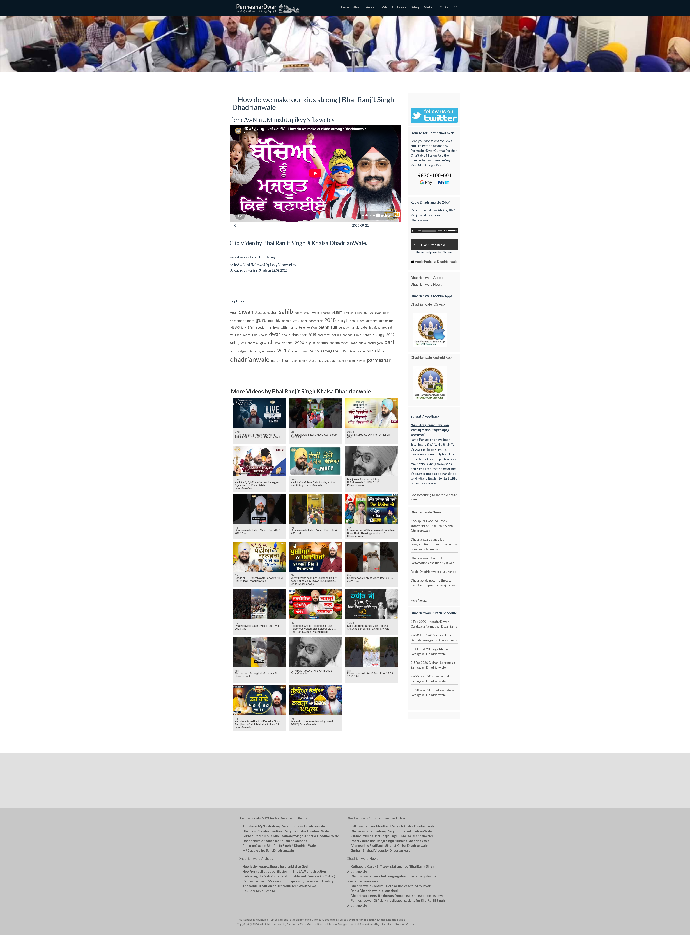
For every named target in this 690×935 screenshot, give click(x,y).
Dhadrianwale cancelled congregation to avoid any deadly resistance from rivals (434, 544)
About (357, 7)
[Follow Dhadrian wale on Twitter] (444, 920)
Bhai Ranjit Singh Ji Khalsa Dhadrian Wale (378, 919)
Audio (370, 7)
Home (345, 7)
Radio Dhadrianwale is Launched (433, 572)
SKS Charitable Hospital (259, 891)
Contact (445, 7)
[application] (434, 230)
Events (401, 7)
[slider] (453, 230)
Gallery (415, 7)
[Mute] (445, 230)
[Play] (412, 230)
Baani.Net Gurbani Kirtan (397, 924)
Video (385, 7)
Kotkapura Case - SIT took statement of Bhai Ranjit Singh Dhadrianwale (432, 526)
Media (428, 7)
